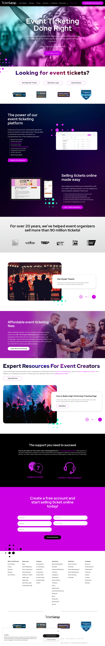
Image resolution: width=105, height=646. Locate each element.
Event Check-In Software (72, 565)
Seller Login (25, 577)
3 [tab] (88, 296)
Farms (53, 585)
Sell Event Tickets (27, 575)
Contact (87, 577)
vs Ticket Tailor (40, 577)
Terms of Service (64, 643)
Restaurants (55, 601)
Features (10, 569)
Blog (23, 564)
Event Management (73, 569)
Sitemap (87, 583)
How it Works (11, 564)
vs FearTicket (40, 575)
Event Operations (27, 569)
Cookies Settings (51, 639)
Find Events (88, 580)
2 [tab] (87, 296)
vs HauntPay (39, 572)
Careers (87, 575)
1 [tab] (92, 419)
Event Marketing (27, 567)
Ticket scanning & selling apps (20, 147)
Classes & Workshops (58, 569)
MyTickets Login (26, 583)
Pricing (9, 567)
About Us (87, 564)
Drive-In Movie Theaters (56, 581)
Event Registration (73, 572)
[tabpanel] (15, 243)
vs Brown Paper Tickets (40, 581)
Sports (54, 604)
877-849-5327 (79, 638)
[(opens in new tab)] (19, 94)
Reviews (10, 572)
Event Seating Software (72, 576)
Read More (62, 406)
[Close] (58, 631)
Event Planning (26, 572)
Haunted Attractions (58, 591)
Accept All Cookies (51, 636)
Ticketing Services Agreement (79, 643)
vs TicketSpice (40, 567)
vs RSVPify (39, 569)
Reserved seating (16, 143)
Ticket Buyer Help (27, 585)
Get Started (11, 575)
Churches (54, 572)
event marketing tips (64, 371)
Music (53, 596)
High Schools (55, 588)
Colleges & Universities (55, 576)
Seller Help (25, 580)
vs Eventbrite (40, 564)
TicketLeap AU (89, 567)
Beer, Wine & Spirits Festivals (57, 565)
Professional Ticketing (88, 571)
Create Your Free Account (93, 3)
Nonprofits (55, 599)
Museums (54, 593)
